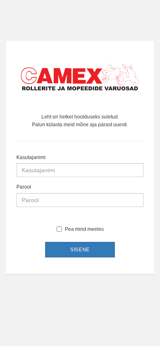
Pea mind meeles (84, 229)
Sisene (80, 250)
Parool (23, 187)
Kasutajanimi (31, 157)
